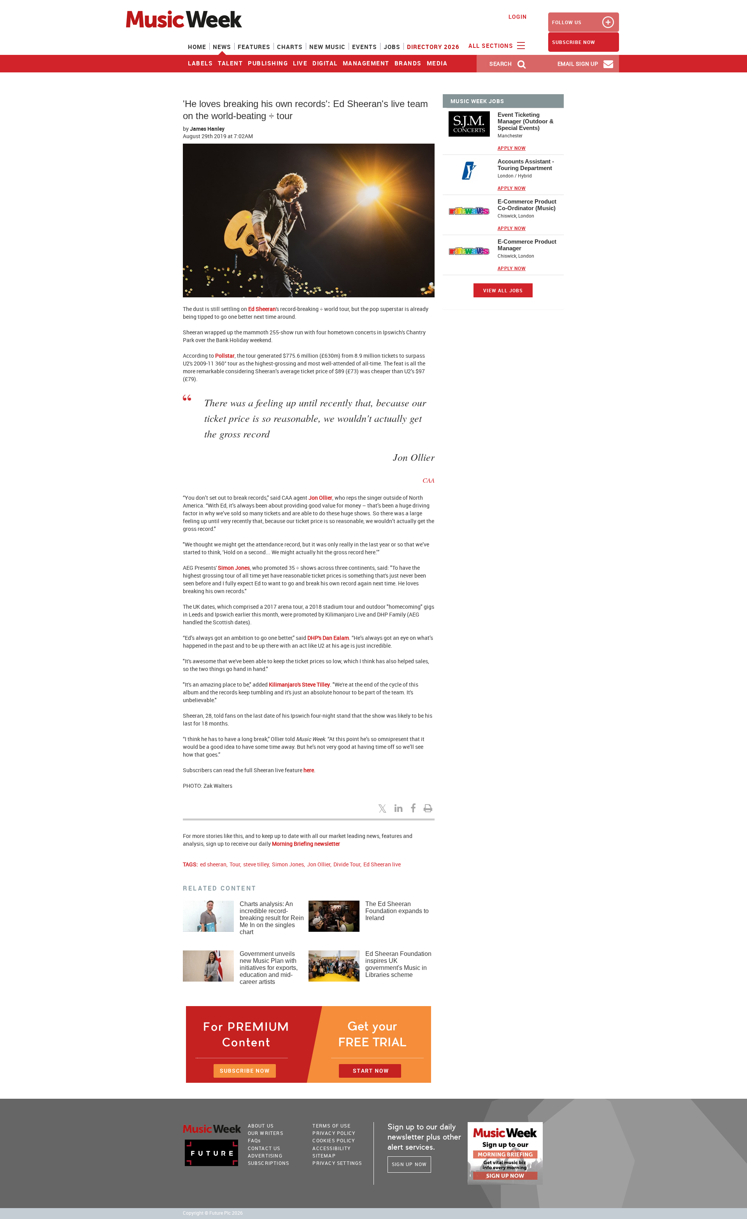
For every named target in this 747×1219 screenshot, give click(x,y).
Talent (230, 63)
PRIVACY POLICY (333, 1133)
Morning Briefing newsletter (306, 843)
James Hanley (207, 128)
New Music (327, 47)
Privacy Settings (337, 1163)
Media (437, 63)
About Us (261, 1125)
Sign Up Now (409, 1164)
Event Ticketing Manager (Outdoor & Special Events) (526, 121)
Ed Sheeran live (382, 864)
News (222, 47)
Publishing (268, 63)
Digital (325, 63)
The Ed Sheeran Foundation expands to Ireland (397, 911)
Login (518, 16)
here (308, 770)
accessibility (331, 1148)
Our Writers (265, 1133)
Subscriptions (268, 1163)
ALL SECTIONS (491, 45)
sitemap (323, 1155)
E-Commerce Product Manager (527, 244)
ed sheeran (213, 864)
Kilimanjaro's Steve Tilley (299, 684)
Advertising (265, 1155)
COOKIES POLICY (333, 1140)
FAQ (254, 1140)
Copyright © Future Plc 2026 (213, 1213)
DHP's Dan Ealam (328, 637)
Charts (290, 47)
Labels (200, 63)
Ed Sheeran (262, 309)
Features (254, 47)
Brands (408, 63)
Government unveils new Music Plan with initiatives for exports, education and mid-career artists (269, 967)
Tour (235, 864)
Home (197, 47)
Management (366, 63)
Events (364, 47)
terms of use (331, 1125)
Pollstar (225, 355)
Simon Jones (234, 567)
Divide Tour (346, 864)
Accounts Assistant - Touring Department (526, 164)
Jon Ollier (320, 497)
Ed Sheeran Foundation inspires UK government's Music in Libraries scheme (398, 964)
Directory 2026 (433, 47)
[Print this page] (429, 808)
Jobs (392, 47)
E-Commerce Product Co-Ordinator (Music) (527, 204)
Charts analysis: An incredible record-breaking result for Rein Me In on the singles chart (272, 918)
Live (300, 63)
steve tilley (256, 864)
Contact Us (264, 1148)
